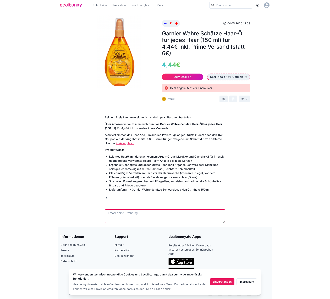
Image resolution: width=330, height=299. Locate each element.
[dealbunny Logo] (72, 5)
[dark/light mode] (257, 5)
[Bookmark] (233, 99)
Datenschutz (68, 261)
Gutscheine (99, 5)
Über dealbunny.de (72, 244)
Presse (64, 250)
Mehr (160, 5)
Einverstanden (222, 281)
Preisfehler (119, 5)
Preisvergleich (125, 143)
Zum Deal (180, 77)
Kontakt (119, 244)
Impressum (246, 281)
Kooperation (122, 250)
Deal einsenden (124, 255)
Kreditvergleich (141, 5)
